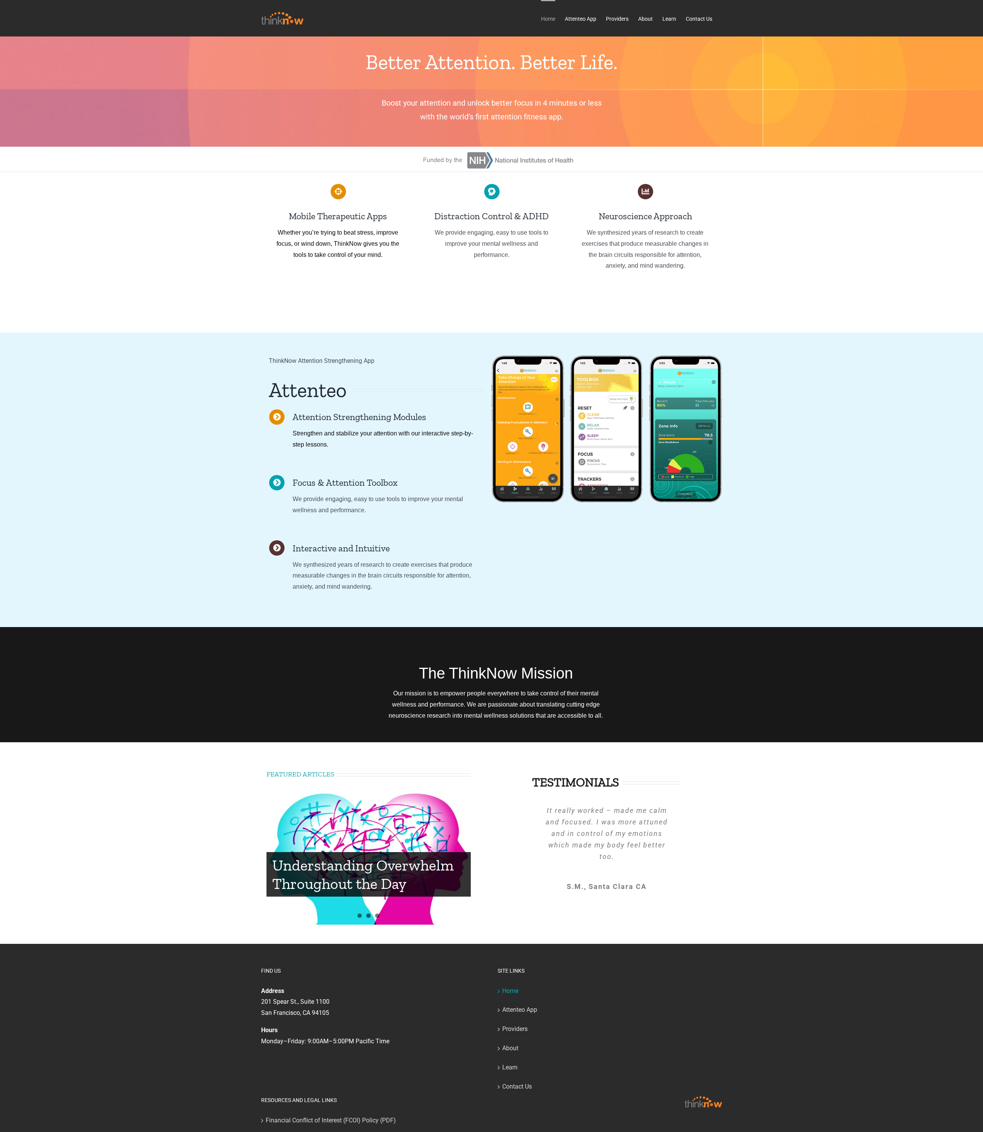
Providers (515, 1029)
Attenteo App (519, 1009)
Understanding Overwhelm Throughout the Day (363, 874)
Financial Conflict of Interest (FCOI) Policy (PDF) (331, 1120)
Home (510, 991)
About (510, 1048)
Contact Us (517, 1086)
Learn (510, 1067)
